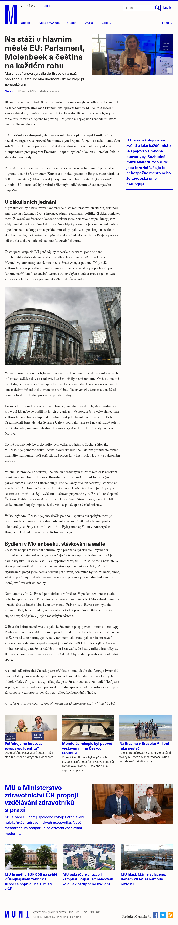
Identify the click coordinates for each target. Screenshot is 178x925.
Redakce (37, 916)
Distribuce (49, 916)
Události (26, 22)
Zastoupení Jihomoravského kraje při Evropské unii (63, 135)
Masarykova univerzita (54, 912)
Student (72, 22)
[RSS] (170, 915)
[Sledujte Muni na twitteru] (163, 915)
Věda (49, 22)
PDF (59, 916)
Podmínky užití (72, 916)
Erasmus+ (55, 173)
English (168, 7)
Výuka (88, 22)
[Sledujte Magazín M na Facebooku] (155, 915)
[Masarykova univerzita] (17, 915)
